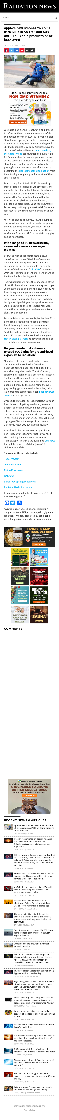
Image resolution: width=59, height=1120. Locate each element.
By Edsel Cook (29, 949)
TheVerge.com (11, 459)
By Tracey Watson (30, 1006)
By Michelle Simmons (32, 1093)
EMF (24, 512)
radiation (47, 519)
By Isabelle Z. (29, 850)
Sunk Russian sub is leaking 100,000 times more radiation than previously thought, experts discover (33, 933)
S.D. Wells (21, 45)
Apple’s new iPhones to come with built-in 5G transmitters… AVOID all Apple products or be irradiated (34, 828)
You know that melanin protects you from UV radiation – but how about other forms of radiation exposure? (34, 1038)
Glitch (41, 512)
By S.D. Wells (28, 834)
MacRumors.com (12, 464)
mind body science (14, 519)
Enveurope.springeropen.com (20, 481)
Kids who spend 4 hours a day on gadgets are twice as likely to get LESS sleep (33, 1088)
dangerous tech (12, 512)
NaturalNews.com (13, 470)
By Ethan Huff (29, 868)
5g (22, 509)
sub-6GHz (35, 269)
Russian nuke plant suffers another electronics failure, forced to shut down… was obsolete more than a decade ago (33, 903)
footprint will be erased (16, 339)
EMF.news (50, 440)
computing (42, 509)
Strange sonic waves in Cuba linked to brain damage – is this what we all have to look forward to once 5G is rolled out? (34, 876)
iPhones (19, 515)
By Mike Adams (29, 965)
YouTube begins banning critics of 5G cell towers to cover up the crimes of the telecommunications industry (33, 890)
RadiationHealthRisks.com (18, 487)
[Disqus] (29, 668)
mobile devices (33, 519)
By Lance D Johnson (32, 909)
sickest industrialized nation (34, 171)
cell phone (29, 509)
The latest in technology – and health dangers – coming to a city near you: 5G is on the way (34, 1076)
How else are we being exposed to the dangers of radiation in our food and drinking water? (34, 1014)
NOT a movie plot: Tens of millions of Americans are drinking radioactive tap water (34, 1050)
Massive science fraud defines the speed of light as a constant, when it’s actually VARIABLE (34, 1063)
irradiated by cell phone (37, 515)
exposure (32, 512)
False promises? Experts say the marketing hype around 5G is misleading (34, 972)
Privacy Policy (29, 1110)
